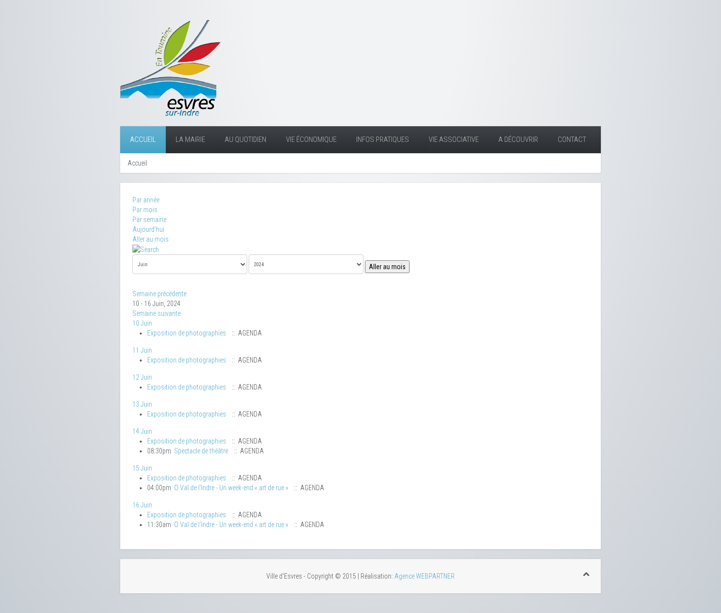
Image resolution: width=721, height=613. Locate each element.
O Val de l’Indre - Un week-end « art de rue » (231, 488)
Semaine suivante (156, 313)
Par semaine (149, 219)
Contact (572, 139)
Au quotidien (245, 139)
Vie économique (311, 139)
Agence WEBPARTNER (424, 576)
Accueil (143, 139)
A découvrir (518, 139)
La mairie (190, 139)
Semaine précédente (159, 294)
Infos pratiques (382, 139)
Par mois (144, 210)
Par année (145, 200)
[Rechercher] (145, 249)
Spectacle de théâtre (201, 451)
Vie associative (454, 139)
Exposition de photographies (186, 333)
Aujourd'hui (148, 229)
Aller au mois (150, 239)
